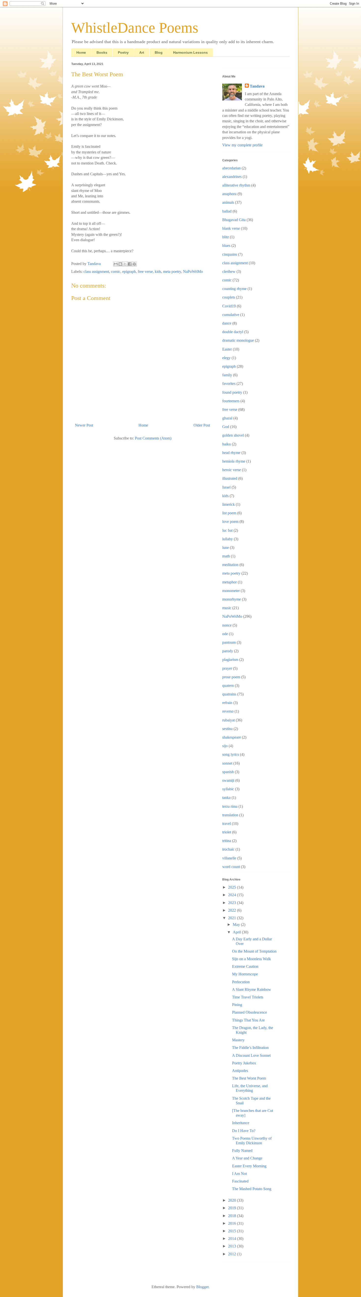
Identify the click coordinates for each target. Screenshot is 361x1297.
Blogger (202, 1287)
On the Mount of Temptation (254, 951)
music (226, 608)
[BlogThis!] (120, 264)
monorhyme (231, 599)
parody (227, 651)
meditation (230, 565)
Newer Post (84, 425)
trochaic (228, 849)
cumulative (230, 315)
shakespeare (231, 737)
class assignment (96, 271)
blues (226, 245)
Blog (159, 52)
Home (81, 52)
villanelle (229, 858)
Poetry (123, 52)
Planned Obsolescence (249, 1012)
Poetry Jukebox (244, 1063)
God (225, 427)
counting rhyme (234, 289)
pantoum (229, 642)
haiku (226, 444)
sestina (227, 729)
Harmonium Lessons (190, 52)
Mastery (238, 1040)
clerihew (229, 271)
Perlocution (241, 982)
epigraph (129, 271)
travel (226, 823)
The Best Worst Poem (249, 1078)
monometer (231, 591)
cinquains (229, 254)
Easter (227, 349)
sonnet (227, 763)
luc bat (227, 530)
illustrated (229, 478)
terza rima (229, 806)
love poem (230, 521)
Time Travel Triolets (247, 997)
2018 (232, 1216)
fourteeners (230, 401)
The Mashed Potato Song (251, 1189)
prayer (227, 668)
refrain (227, 703)
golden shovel (233, 435)
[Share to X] (125, 264)
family (227, 375)
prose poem (231, 677)
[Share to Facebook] (129, 264)
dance (226, 323)
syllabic (228, 789)
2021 (232, 918)
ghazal (227, 418)
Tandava (257, 86)
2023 (232, 903)
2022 (232, 910)
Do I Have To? (243, 1131)
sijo (225, 746)
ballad (227, 211)
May (237, 924)
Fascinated (240, 1181)
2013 (232, 1246)
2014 (232, 1238)
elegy (226, 358)
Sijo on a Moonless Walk (251, 959)
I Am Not (239, 1173)
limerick (228, 504)
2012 (232, 1254)
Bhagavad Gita (234, 220)
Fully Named (242, 1150)
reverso (228, 711)
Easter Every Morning (249, 1166)
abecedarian (231, 168)
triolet (226, 832)
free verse (145, 271)
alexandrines (232, 177)
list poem (229, 513)
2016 (232, 1223)
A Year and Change (247, 1158)
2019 (232, 1208)
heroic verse (231, 470)
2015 (232, 1231)
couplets (228, 297)
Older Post (202, 425)
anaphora (229, 194)
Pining (237, 1005)
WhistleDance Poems (134, 28)
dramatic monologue (238, 340)
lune (225, 547)
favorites (229, 383)
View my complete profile (242, 145)
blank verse (231, 228)
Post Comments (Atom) (153, 438)
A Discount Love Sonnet (251, 1055)
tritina (226, 841)
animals (228, 202)
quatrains (229, 694)
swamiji (228, 780)
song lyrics (230, 754)
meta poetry (172, 271)
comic (115, 271)
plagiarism (230, 659)
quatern (228, 685)
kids (158, 271)
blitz (225, 237)
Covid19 (229, 306)
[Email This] (115, 264)
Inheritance (240, 1123)
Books (102, 52)
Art (141, 52)
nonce (227, 625)
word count (231, 867)
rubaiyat (228, 720)
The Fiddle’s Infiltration (250, 1047)
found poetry (232, 392)
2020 (232, 1200)
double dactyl (232, 332)
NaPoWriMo (193, 271)
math (226, 556)
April (237, 932)
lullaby (227, 539)
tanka (226, 797)
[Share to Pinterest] (134, 264)
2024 (232, 895)
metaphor (229, 582)
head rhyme (231, 453)
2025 (232, 887)
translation (230, 815)
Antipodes (240, 1071)
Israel (226, 487)
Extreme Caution (245, 966)
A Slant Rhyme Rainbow (251, 989)
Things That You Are (248, 1020)
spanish (228, 772)
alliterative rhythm (236, 185)
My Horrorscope (245, 974)
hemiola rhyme (233, 461)
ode (225, 634)
